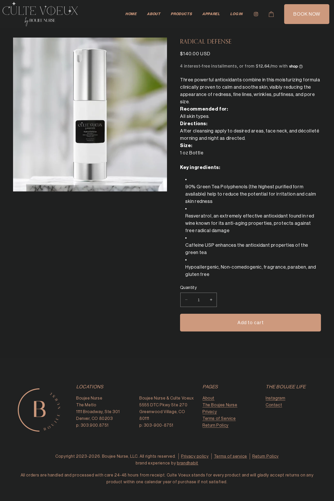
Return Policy (215, 425)
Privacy (209, 412)
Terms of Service (219, 419)
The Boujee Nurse (219, 405)
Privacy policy (195, 456)
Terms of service (230, 456)
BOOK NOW (306, 14)
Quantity (188, 288)
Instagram (275, 398)
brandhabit (187, 463)
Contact (274, 405)
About (208, 398)
